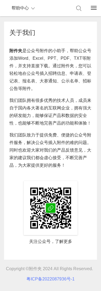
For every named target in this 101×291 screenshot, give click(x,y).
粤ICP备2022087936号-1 (50, 279)
